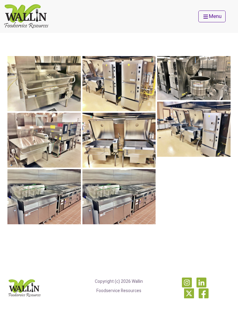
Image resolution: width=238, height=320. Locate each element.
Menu (215, 16)
